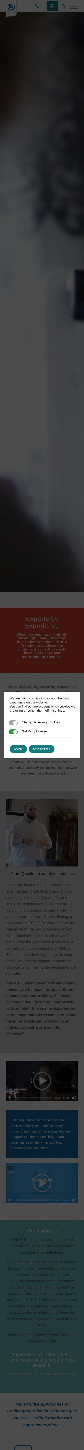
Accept (18, 749)
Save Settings (41, 749)
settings (58, 710)
